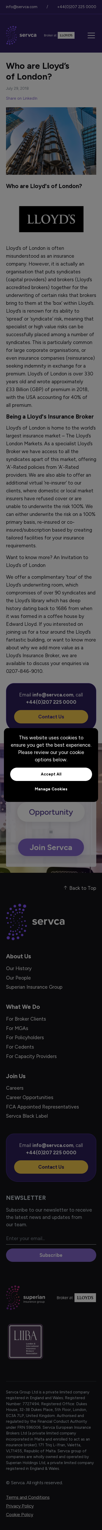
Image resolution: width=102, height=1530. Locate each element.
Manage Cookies (51, 789)
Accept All (51, 774)
